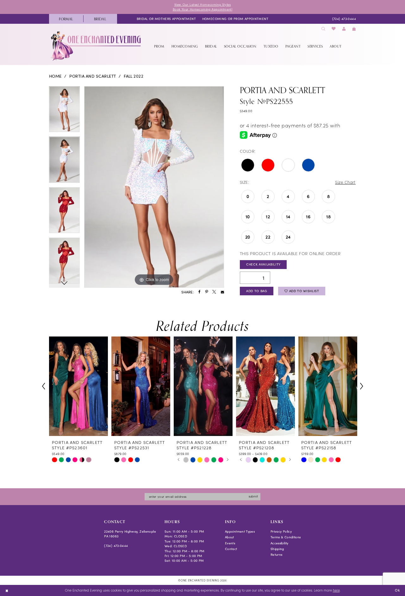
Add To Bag (256, 291)
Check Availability (263, 264)
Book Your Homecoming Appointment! (203, 9)
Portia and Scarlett (92, 76)
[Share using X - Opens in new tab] (214, 292)
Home (55, 76)
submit (253, 496)
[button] (344, 29)
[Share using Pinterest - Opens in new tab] (206, 292)
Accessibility (280, 543)
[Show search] (323, 29)
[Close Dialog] (7, 590)
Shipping (277, 549)
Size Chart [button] (345, 182)
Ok (397, 590)
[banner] (96, 46)
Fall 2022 (133, 76)
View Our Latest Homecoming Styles (202, 4)
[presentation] (78, 386)
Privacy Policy (281, 531)
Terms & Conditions (286, 537)
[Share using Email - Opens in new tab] (222, 292)
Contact (231, 549)
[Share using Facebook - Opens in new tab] (199, 292)
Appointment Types (240, 531)
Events (230, 543)
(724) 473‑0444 (116, 545)
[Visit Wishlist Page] (334, 29)
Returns (277, 554)
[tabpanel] (64, 111)
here (336, 590)
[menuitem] (66, 19)
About (229, 537)
